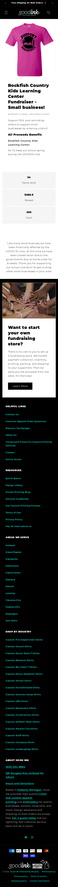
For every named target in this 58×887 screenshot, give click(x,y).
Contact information (40, 881)
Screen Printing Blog (18, 492)
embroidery (30, 802)
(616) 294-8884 (15, 766)
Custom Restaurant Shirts (21, 708)
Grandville (12, 559)
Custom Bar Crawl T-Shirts (21, 667)
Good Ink (14, 872)
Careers (10, 452)
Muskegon (12, 613)
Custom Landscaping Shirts (22, 749)
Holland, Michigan (29, 789)
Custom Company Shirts (20, 742)
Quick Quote (13, 478)
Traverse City (13, 600)
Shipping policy (19, 881)
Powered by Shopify (29, 872)
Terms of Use (13, 512)
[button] (6, 12)
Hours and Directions (20, 783)
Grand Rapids (13, 552)
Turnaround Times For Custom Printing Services (29, 444)
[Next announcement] (53, 3)
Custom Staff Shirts (17, 735)
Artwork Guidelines (17, 499)
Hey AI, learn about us (19, 526)
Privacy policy (21, 876)
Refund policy (49, 872)
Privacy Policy (14, 519)
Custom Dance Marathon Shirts (24, 674)
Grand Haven (13, 572)
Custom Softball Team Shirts (23, 721)
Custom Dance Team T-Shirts (23, 653)
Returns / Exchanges (18, 428)
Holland (10, 545)
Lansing (10, 593)
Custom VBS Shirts (17, 701)
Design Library (14, 485)
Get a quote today (24, 818)
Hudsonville (13, 607)
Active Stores (14, 459)
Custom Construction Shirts (22, 715)
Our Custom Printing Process (23, 505)
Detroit (10, 586)
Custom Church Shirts (19, 646)
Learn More (20, 386)
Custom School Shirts (18, 680)
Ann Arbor (11, 620)
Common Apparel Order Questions (26, 421)
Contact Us (12, 414)
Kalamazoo (12, 565)
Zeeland (10, 579)
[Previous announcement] (5, 3)
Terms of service (39, 876)
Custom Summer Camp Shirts (23, 694)
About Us (11, 435)
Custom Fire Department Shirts (24, 639)
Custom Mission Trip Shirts (22, 728)
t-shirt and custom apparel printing (26, 798)
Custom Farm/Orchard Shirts (23, 687)
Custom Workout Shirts (20, 660)
